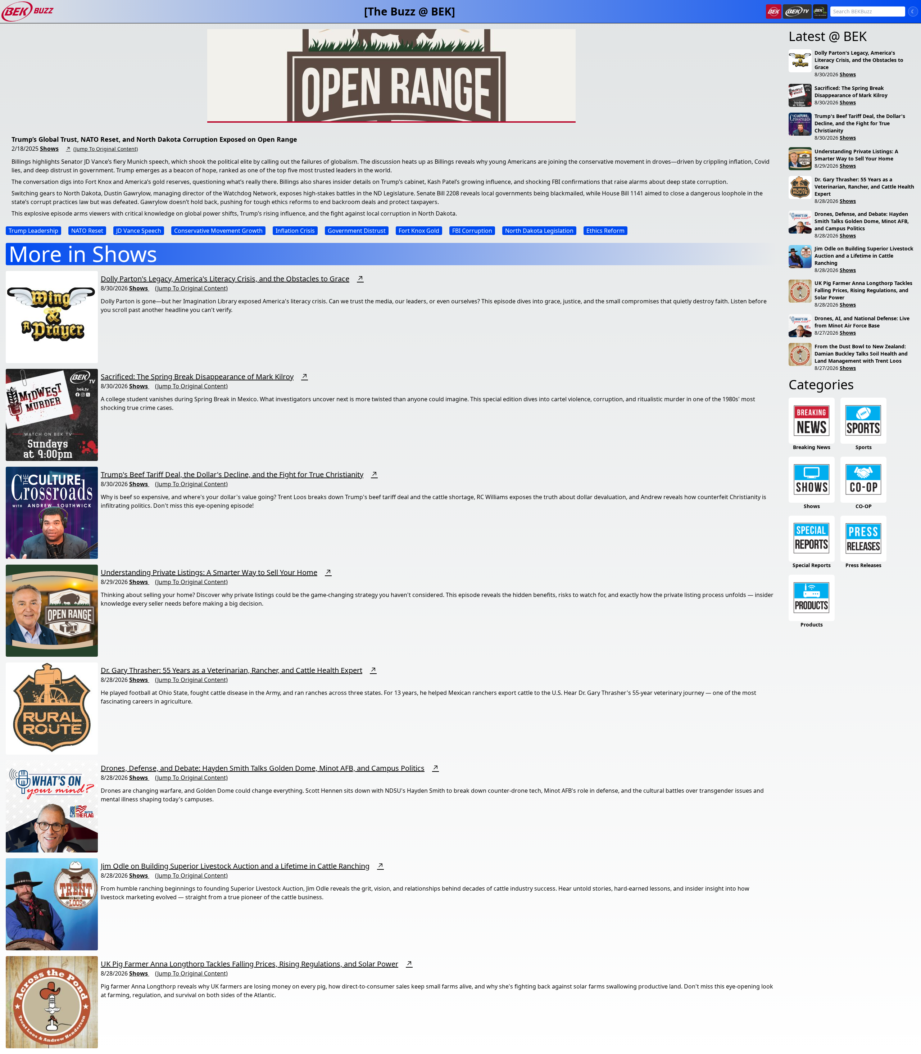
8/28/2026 (826, 201)
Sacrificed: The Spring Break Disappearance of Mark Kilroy (197, 376)
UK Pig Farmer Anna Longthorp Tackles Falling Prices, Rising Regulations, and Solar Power (249, 964)
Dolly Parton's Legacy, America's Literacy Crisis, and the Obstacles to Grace (225, 279)
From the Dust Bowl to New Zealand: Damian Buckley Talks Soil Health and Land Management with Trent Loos (861, 353)
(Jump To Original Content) (105, 148)
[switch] (913, 11)
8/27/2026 (826, 332)
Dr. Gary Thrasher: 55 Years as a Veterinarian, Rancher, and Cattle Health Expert (231, 670)
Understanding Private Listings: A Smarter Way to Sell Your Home (209, 572)
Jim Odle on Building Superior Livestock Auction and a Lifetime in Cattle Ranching (235, 866)
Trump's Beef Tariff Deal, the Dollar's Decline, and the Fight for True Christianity (232, 474)
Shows (49, 149)
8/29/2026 (826, 165)
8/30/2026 (826, 74)
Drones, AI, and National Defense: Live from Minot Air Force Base (862, 322)
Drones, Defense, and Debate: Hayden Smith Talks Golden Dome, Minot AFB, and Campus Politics (263, 768)
